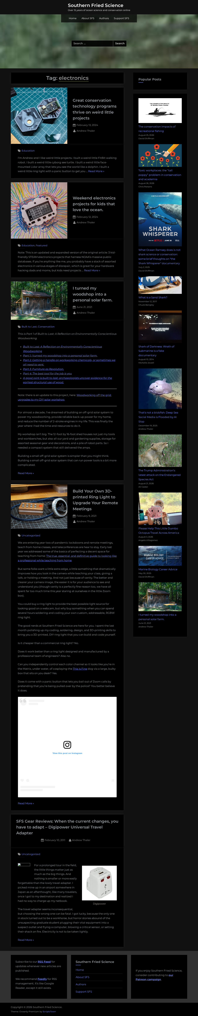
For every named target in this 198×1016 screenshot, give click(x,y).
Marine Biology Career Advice (157, 569)
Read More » (96, 171)
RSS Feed (44, 961)
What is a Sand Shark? (152, 297)
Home (73, 18)
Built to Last (29, 326)
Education (28, 150)
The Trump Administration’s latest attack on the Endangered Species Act (159, 475)
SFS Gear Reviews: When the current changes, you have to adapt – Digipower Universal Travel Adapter (67, 827)
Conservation (46, 326)
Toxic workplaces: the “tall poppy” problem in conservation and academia (159, 175)
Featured (41, 245)
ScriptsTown (49, 1011)
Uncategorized (31, 535)
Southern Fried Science (95, 5)
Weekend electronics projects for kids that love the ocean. (94, 204)
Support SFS (121, 18)
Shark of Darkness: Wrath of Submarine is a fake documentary (156, 351)
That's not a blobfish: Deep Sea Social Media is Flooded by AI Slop (158, 417)
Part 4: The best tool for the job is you (47, 373)
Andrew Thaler (86, 130)
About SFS (88, 18)
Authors (104, 18)
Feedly (42, 979)
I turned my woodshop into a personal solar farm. (92, 294)
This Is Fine (80, 668)
